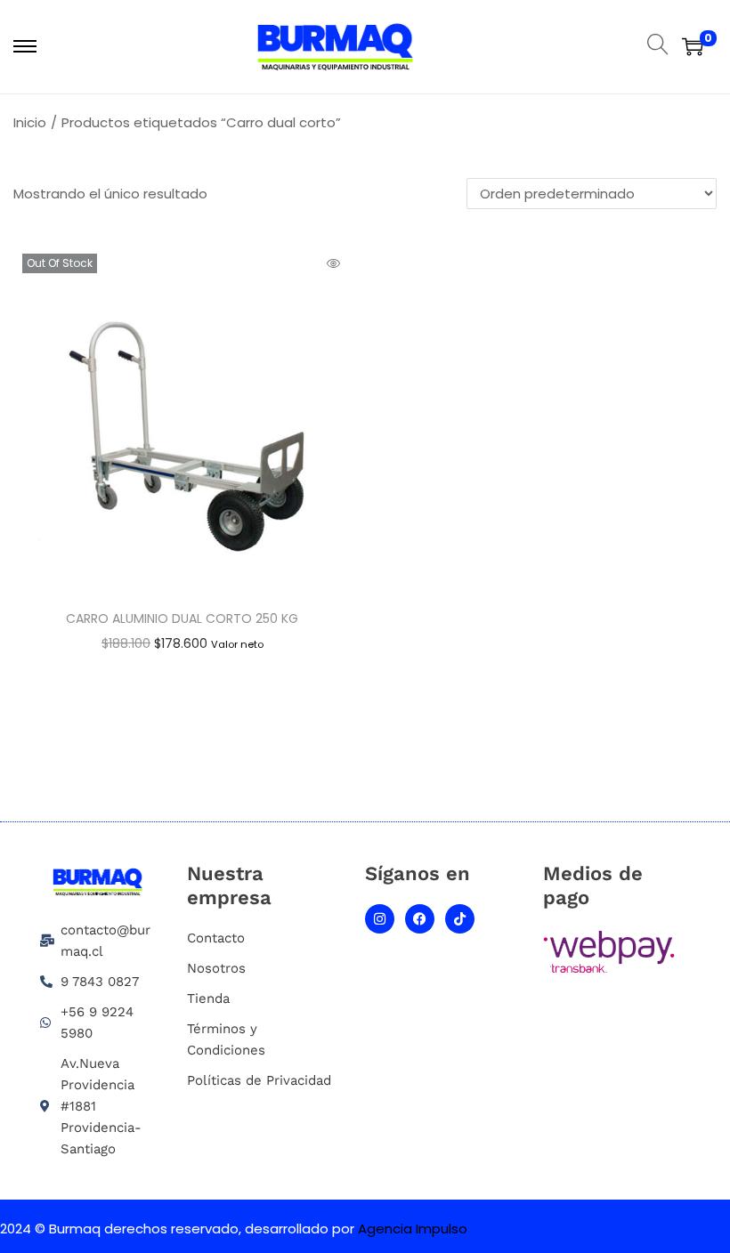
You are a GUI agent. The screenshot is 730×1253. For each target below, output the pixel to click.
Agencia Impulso (412, 1228)
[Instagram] (379, 919)
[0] (692, 46)
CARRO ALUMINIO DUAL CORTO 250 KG (182, 618)
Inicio (29, 122)
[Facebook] (419, 919)
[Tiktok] (459, 919)
